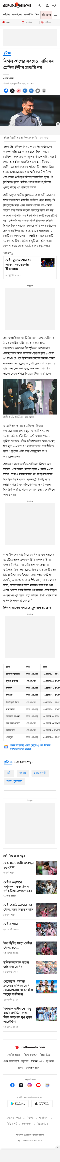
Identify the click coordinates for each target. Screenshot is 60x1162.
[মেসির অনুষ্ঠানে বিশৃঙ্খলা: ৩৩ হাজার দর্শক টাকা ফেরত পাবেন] (46, 889)
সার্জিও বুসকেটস (14, 781)
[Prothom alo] (17, 5)
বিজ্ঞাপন (30, 1118)
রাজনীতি (28, 14)
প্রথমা (20, 1068)
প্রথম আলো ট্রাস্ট (11, 1061)
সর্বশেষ (6, 14)
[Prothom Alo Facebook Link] (14, 1085)
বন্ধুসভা (25, 1061)
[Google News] (47, 1085)
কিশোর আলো (30, 1055)
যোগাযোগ (27, 1124)
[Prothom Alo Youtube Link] (40, 1085)
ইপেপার (50, 1061)
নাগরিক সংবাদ (14, 1055)
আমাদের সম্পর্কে (13, 1118)
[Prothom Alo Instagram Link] (31, 1085)
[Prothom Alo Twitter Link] (22, 1085)
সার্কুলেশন (43, 1118)
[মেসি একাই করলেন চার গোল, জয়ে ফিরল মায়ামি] (46, 910)
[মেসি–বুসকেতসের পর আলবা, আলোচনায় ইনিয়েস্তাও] (47, 262)
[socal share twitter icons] (13, 93)
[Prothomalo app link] (18, 1104)
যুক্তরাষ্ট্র (22, 773)
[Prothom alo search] (39, 5)
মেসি (9, 773)
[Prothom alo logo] (30, 1048)
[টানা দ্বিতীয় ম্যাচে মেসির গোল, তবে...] (46, 948)
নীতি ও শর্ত (12, 1124)
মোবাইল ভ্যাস (32, 1068)
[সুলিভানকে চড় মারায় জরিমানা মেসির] (46, 967)
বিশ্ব (37, 14)
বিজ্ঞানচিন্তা (45, 1055)
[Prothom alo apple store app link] (42, 1104)
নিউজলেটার (42, 1124)
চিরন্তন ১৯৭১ (37, 1061)
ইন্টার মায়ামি (40, 773)
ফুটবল (7, 53)
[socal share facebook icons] (6, 93)
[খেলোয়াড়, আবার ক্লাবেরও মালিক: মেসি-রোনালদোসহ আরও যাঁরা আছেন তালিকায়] (46, 991)
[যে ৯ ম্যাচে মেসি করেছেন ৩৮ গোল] (46, 868)
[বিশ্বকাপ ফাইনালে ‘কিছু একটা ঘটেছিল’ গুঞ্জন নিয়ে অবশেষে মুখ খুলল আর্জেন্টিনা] (46, 1018)
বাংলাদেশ (17, 14)
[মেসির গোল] (46, 929)
